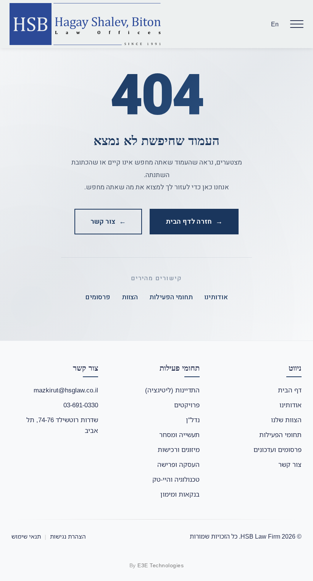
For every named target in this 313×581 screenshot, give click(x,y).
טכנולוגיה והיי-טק (176, 479)
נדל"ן (193, 419)
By (156, 565)
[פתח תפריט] (296, 24)
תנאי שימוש (26, 536)
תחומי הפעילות (171, 297)
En (275, 24)
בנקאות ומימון (180, 494)
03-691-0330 (80, 404)
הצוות (130, 297)
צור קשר (290, 464)
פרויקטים (187, 404)
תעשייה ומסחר (179, 434)
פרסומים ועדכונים (277, 449)
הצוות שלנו (286, 419)
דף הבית (290, 390)
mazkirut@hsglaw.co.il (66, 390)
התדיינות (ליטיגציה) (172, 390)
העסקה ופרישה (178, 464)
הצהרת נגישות (68, 536)
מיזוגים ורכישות (179, 449)
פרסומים (97, 297)
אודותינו (216, 297)
